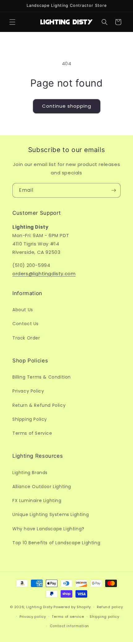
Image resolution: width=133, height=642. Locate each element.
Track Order (26, 338)
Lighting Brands (30, 472)
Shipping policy (104, 616)
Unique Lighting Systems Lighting (50, 514)
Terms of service (68, 616)
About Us (22, 310)
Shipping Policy (29, 419)
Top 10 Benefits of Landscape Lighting (56, 543)
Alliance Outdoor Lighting (41, 486)
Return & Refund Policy (39, 405)
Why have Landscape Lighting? (48, 529)
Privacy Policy (28, 391)
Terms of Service (32, 433)
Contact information (69, 625)
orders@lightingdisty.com (43, 273)
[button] (12, 22)
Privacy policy (32, 616)
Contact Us (25, 324)
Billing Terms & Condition (41, 377)
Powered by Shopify (72, 606)
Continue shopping (66, 106)
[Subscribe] (113, 190)
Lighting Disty (39, 606)
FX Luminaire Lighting (37, 500)
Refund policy (110, 606)
